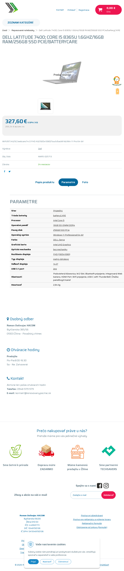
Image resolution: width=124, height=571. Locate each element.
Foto (85, 182)
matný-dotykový (61, 259)
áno (55, 268)
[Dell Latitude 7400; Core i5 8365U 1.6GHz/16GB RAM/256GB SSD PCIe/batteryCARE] (62, 72)
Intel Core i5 (58, 220)
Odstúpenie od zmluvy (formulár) (92, 527)
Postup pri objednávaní (92, 515)
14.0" (55, 264)
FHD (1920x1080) (61, 254)
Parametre (68, 182)
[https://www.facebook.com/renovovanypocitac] (100, 486)
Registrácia (83, 10)
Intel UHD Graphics (62, 244)
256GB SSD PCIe (61, 230)
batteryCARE (59, 215)
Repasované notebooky (22, 30)
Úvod (4, 30)
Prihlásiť (71, 10)
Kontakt (60, 10)
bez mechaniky (60, 249)
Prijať (33, 561)
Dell (40, 148)
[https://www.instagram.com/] (107, 486)
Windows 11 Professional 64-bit (68, 235)
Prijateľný (58, 210)
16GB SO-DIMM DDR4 (64, 225)
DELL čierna (59, 239)
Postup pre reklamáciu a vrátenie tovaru (92, 519)
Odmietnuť (63, 561)
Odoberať (108, 495)
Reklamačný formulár (92, 523)
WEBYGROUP (102, 564)
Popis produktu (44, 182)
